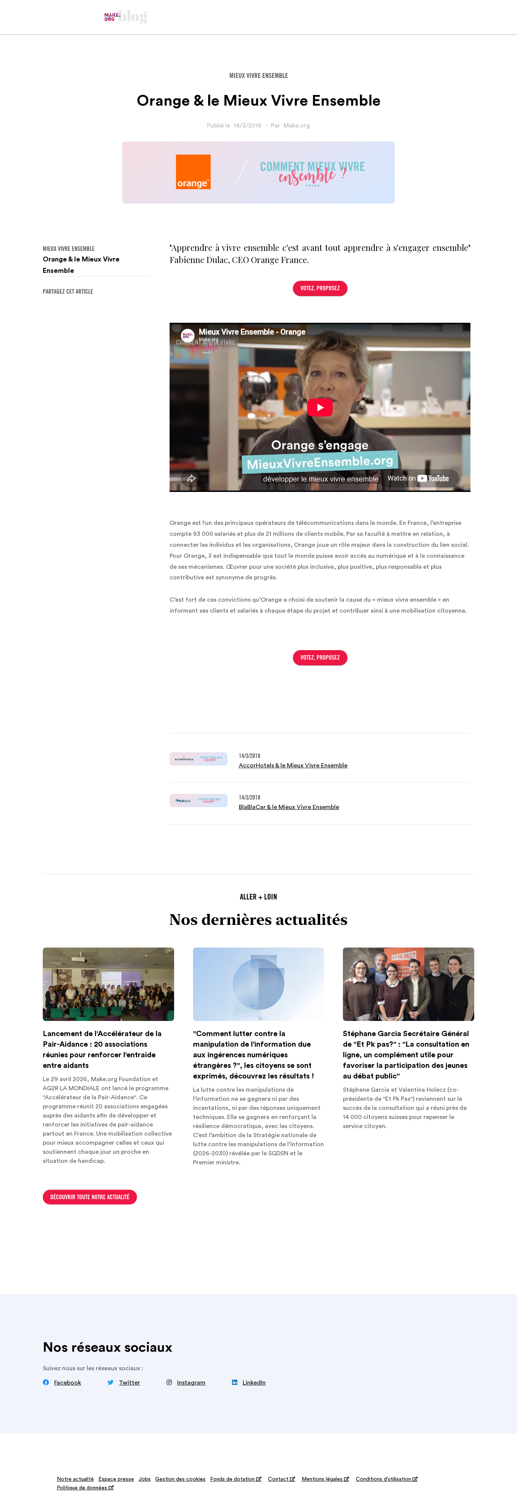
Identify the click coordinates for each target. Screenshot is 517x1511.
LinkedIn (254, 1383)
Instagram (191, 1383)
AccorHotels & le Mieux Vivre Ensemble (293, 766)
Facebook (67, 1383)
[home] (126, 17)
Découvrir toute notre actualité (89, 1198)
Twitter (129, 1383)
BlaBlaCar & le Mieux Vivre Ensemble (289, 807)
